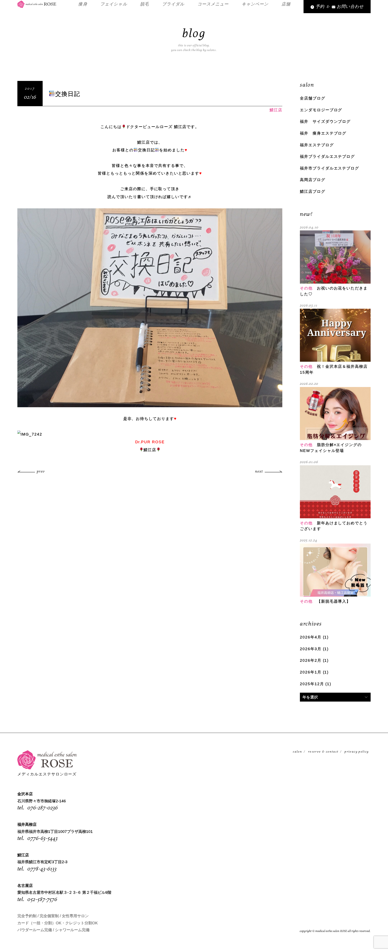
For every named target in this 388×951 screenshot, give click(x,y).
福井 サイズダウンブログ (325, 121)
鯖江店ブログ (312, 191)
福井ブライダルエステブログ (327, 156)
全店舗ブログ (312, 98)
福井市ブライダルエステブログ (329, 168)
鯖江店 (276, 110)
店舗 (286, 4)
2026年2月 (310, 660)
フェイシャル (113, 4)
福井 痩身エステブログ (323, 133)
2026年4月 (310, 637)
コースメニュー (213, 4)
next (259, 471)
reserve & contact (323, 752)
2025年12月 (312, 684)
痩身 (82, 4)
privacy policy (357, 752)
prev (41, 471)
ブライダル (173, 4)
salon (297, 752)
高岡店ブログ (312, 180)
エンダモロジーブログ (321, 110)
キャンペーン (255, 4)
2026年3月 (310, 649)
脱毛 (144, 4)
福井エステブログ (317, 145)
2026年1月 (310, 672)
